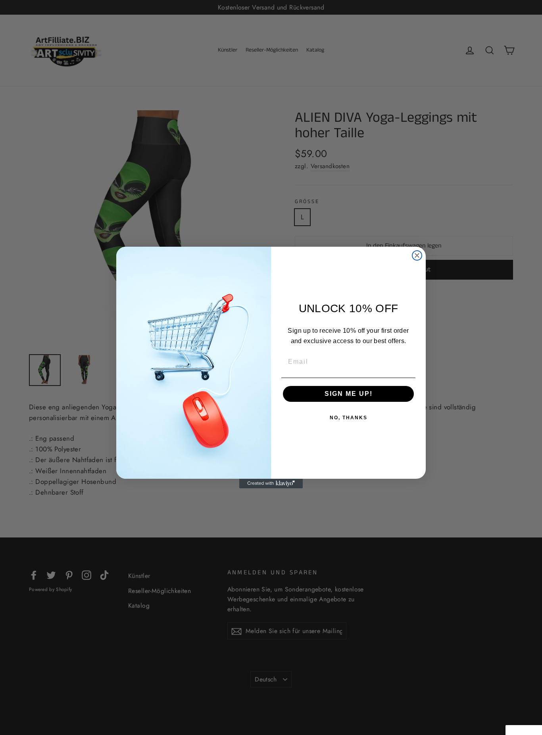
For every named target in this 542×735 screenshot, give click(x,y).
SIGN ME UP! (349, 393)
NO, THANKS (348, 417)
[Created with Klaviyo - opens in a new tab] (271, 483)
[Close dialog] (417, 255)
